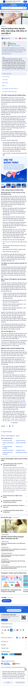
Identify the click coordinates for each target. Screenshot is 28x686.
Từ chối (8, 682)
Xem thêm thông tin (6, 53)
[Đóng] (1, 1)
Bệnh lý (4, 11)
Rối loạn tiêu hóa (7, 241)
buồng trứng (18, 97)
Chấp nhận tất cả (20, 682)
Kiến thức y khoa (5, 541)
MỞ (25, 1)
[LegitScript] (8, 657)
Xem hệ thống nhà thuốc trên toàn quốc (14, 607)
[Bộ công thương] (4, 654)
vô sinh (23, 402)
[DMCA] (15, 654)
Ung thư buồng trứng (10, 435)
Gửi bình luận (6, 600)
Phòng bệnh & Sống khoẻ (7, 553)
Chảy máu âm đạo (17, 229)
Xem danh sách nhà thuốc (14, 610)
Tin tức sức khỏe (5, 534)
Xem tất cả (15, 517)
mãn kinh (12, 385)
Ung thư (9, 11)
